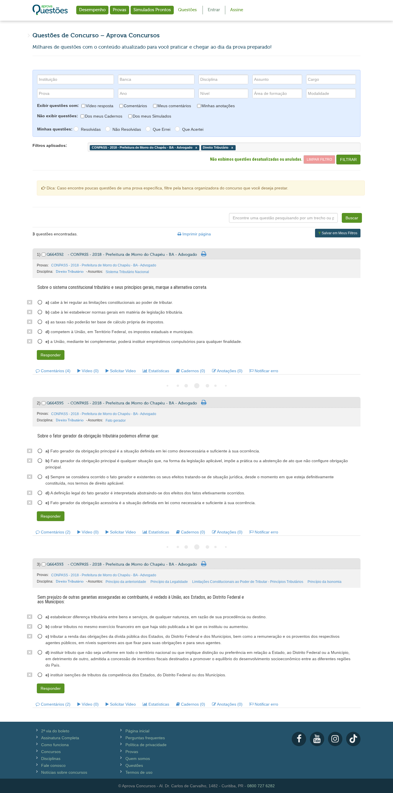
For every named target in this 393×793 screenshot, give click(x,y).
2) (39, 403)
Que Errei (161, 129)
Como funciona (55, 744)
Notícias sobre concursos (64, 772)
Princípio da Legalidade (169, 582)
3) (39, 564)
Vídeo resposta (99, 105)
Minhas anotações (218, 105)
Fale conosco (53, 765)
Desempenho (92, 9)
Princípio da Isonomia (325, 582)
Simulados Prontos (152, 9)
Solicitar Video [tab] (122, 370)
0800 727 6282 (261, 786)
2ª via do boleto (55, 731)
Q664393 (122, 564)
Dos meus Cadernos (103, 116)
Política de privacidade (146, 744)
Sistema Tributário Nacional (127, 272)
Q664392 (122, 254)
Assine (236, 9)
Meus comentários (174, 105)
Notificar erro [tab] (265, 370)
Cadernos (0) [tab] (192, 370)
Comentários (135, 105)
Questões (187, 9)
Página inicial (137, 731)
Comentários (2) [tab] (55, 532)
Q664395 (122, 403)
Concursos (51, 751)
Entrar (214, 9)
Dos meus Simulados (152, 116)
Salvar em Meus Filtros (339, 233)
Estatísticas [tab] (158, 370)
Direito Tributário (69, 272)
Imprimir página (196, 234)
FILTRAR (348, 159)
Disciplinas (50, 758)
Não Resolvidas (126, 129)
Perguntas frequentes (145, 738)
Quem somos (137, 758)
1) (39, 254)
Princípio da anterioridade (126, 582)
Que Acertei (192, 129)
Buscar (352, 218)
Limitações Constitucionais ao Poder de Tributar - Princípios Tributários (247, 582)
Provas (119, 9)
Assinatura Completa (60, 738)
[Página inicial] (50, 10)
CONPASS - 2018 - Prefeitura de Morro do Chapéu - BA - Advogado (103, 265)
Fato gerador (116, 420)
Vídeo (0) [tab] (90, 370)
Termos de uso (138, 772)
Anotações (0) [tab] (229, 370)
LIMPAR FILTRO (319, 160)
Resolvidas (91, 129)
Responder (51, 355)
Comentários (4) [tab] (55, 370)
